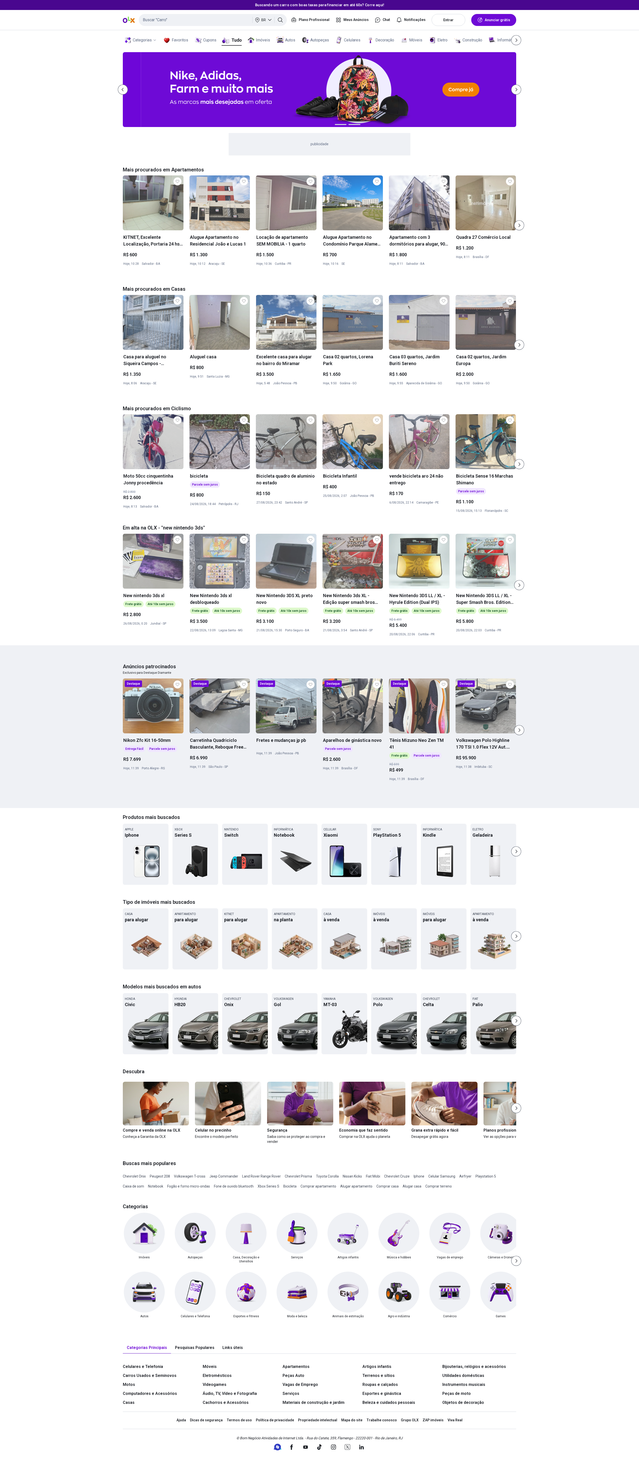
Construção (472, 40)
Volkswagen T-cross (189, 1176)
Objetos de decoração (463, 1402)
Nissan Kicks (352, 1176)
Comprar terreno (438, 1186)
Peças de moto (456, 1393)
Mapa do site (351, 1420)
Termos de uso (239, 1420)
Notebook (155, 1186)
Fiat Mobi (373, 1176)
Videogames (214, 1384)
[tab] (147, 1347)
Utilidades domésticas (463, 1375)
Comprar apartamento (318, 1186)
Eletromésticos (217, 1375)
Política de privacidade (275, 1420)
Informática (507, 40)
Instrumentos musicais (463, 1384)
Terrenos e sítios (378, 1375)
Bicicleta (290, 1186)
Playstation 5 (486, 1176)
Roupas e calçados (380, 1384)
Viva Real (455, 1420)
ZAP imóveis (433, 1420)
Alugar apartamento (356, 1186)
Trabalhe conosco (381, 1420)
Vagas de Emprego (300, 1384)
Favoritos (180, 40)
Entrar (448, 20)
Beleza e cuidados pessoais (388, 1402)
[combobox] (213, 20)
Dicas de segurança (206, 1420)
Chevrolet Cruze (397, 1176)
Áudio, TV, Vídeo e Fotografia (230, 1393)
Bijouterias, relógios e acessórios (474, 1366)
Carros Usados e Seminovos (149, 1375)
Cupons (209, 40)
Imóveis (263, 40)
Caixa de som (133, 1186)
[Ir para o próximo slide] (519, 225)
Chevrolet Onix (134, 1176)
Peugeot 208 (160, 1176)
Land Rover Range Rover (261, 1176)
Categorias (142, 40)
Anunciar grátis (497, 20)
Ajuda (181, 1420)
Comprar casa (387, 1186)
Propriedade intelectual (317, 1420)
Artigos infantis (376, 1366)
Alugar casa (412, 1186)
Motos (129, 1384)
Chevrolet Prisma (298, 1176)
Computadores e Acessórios (150, 1393)
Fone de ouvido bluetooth (234, 1186)
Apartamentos (296, 1366)
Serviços (291, 1393)
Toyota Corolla (327, 1176)
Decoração (384, 40)
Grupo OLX (410, 1420)
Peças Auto (293, 1375)
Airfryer (465, 1176)
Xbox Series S (268, 1186)
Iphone (419, 1176)
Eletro (442, 40)
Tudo (236, 40)
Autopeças (319, 40)
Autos (290, 40)
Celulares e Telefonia (143, 1366)
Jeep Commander (223, 1176)
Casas (129, 1402)
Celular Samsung (441, 1176)
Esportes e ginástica (381, 1393)
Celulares (352, 40)
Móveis (415, 40)
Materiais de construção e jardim (313, 1402)
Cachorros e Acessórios (226, 1402)
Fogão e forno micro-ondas (188, 1186)
